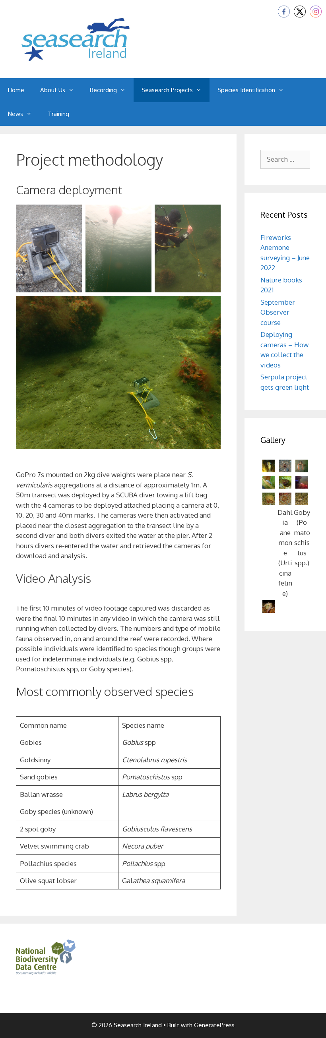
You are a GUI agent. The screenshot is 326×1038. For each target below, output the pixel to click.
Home (16, 90)
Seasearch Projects (167, 90)
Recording (103, 90)
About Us (52, 90)
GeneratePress (214, 1025)
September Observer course (277, 312)
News (15, 114)
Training (58, 114)
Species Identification (246, 90)
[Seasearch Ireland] (75, 38)
